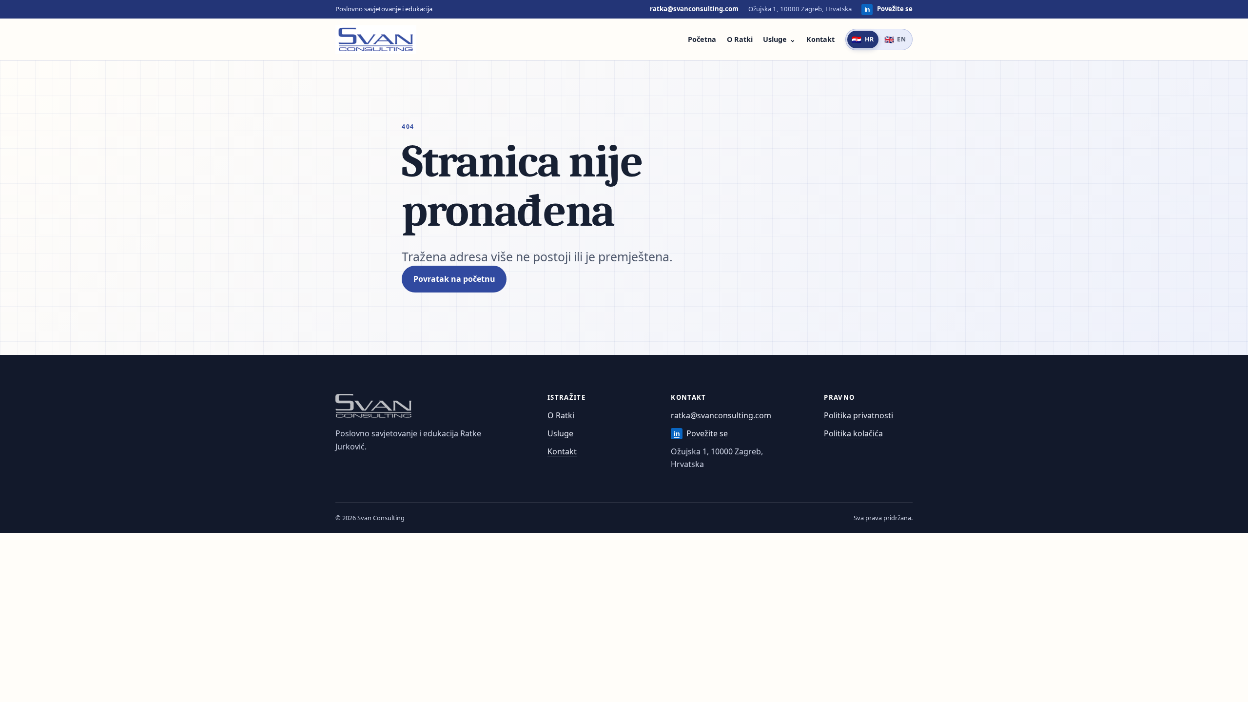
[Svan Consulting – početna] (375, 39)
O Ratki (740, 39)
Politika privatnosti (858, 415)
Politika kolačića (853, 433)
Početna (702, 39)
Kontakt (820, 39)
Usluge (775, 39)
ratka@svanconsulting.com (694, 8)
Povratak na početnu (454, 278)
